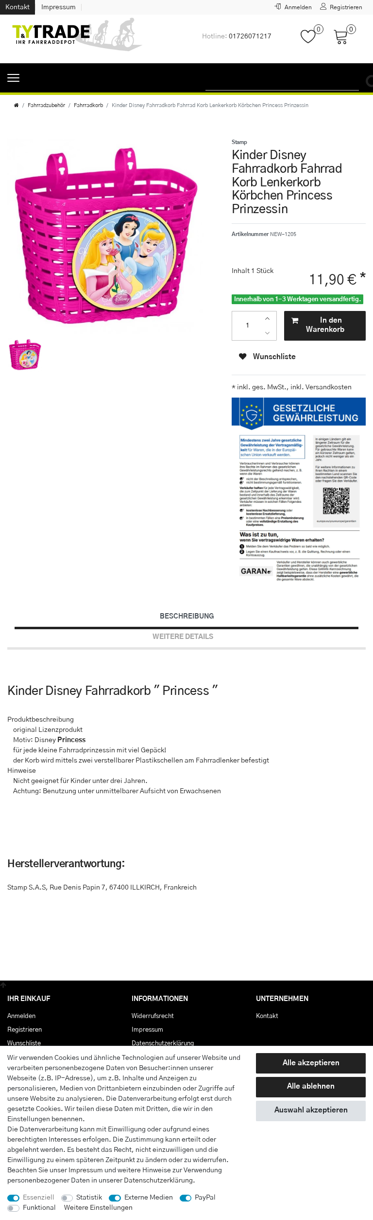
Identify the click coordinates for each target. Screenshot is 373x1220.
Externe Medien (148, 1197)
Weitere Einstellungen (98, 1207)
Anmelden (21, 1016)
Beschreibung (187, 616)
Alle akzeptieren (311, 1063)
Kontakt (17, 7)
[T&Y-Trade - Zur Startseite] (77, 39)
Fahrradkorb (88, 105)
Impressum (58, 7)
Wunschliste (273, 357)
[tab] (186, 616)
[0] (312, 41)
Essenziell (38, 1197)
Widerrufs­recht (153, 1016)
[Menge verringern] (269, 333)
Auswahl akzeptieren (311, 1110)
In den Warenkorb (325, 325)
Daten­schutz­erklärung (158, 1180)
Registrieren (24, 1029)
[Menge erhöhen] (269, 318)
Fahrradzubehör (46, 105)
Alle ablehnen (311, 1086)
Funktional (39, 1207)
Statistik (89, 1197)
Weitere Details (183, 637)
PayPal (205, 1197)
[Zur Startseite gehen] (16, 105)
